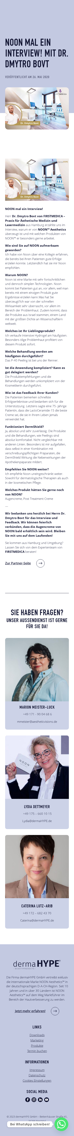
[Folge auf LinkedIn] (40, 1099)
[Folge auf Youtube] (46, 1099)
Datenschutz (37, 1075)
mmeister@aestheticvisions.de (37, 722)
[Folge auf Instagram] (34, 1099)
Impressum (37, 1070)
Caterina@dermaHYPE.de (37, 920)
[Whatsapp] (61, 1124)
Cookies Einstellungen (37, 1080)
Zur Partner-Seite (18, 563)
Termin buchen (37, 1051)
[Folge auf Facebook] (27, 1099)
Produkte (37, 1045)
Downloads (37, 1035)
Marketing (37, 1040)
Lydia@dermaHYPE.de (37, 821)
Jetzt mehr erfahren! (30, 1011)
